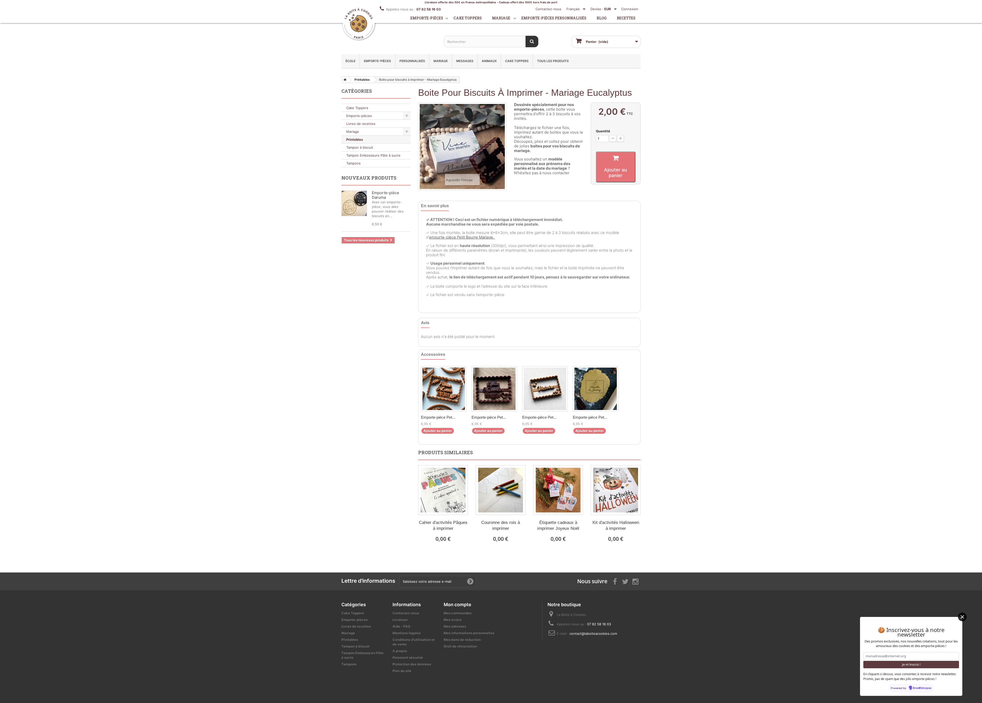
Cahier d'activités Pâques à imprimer (443, 525)
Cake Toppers (517, 61)
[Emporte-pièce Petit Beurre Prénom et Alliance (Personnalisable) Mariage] (595, 389)
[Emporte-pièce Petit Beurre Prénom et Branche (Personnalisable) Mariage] (443, 389)
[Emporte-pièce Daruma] (354, 203)
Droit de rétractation (460, 646)
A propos (400, 651)
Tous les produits (553, 61)
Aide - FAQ (401, 626)
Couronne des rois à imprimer (500, 525)
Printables (354, 139)
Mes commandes (458, 613)
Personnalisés (412, 61)
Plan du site (402, 671)
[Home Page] (344, 80)
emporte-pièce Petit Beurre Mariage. (462, 237)
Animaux (489, 61)
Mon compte (457, 604)
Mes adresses (455, 626)
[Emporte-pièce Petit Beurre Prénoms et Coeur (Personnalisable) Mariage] (494, 389)
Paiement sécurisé (408, 657)
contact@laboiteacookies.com (593, 633)
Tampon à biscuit (359, 147)
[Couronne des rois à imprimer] (500, 490)
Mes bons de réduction (462, 640)
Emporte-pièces (426, 18)
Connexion (629, 9)
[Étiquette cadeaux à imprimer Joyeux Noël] (558, 490)
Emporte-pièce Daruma (385, 195)
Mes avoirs (453, 620)
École (350, 61)
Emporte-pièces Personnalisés (553, 18)
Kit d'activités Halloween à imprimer (616, 525)
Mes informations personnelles (469, 633)
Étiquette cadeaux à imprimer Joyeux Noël (558, 525)
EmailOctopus (922, 688)
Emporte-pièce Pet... (438, 417)
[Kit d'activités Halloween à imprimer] (615, 490)
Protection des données (412, 664)
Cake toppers (467, 18)
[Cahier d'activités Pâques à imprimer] (443, 490)
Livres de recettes (360, 124)
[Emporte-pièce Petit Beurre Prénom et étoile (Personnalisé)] (545, 389)
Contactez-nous (548, 9)
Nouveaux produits (368, 178)
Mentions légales (407, 633)
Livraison (400, 620)
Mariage (501, 18)
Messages (464, 61)
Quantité (603, 131)
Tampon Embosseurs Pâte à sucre (373, 155)
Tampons (353, 163)
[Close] (962, 617)
